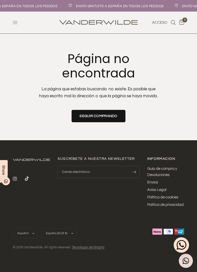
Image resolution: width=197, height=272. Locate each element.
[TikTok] (30, 178)
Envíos (152, 182)
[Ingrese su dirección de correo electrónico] (134, 172)
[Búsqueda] (173, 22)
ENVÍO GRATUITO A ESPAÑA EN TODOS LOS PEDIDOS (119, 6)
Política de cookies (162, 197)
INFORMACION (161, 159)
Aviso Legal (156, 190)
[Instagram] (18, 179)
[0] (181, 22)
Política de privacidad (165, 205)
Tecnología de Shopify (88, 247)
